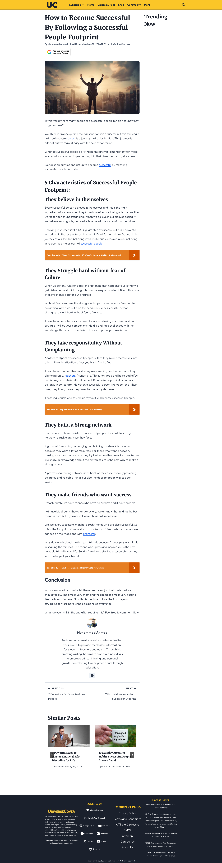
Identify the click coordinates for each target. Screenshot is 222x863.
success (71, 138)
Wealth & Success (121, 44)
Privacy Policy (127, 813)
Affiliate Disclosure (127, 824)
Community (134, 4)
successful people (92, 243)
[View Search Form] (183, 4)
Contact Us (128, 841)
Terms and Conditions (127, 819)
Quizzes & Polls (106, 4)
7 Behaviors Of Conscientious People (66, 693)
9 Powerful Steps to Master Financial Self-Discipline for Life (66, 756)
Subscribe (75, 4)
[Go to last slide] (52, 755)
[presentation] (69, 736)
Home (90, 4)
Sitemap (127, 836)
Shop (121, 4)
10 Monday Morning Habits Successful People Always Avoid (115, 756)
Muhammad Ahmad (92, 632)
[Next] (132, 755)
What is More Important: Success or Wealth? (120, 693)
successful (105, 165)
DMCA (127, 830)
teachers (69, 375)
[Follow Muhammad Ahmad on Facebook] (92, 675)
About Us (127, 847)
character (89, 534)
